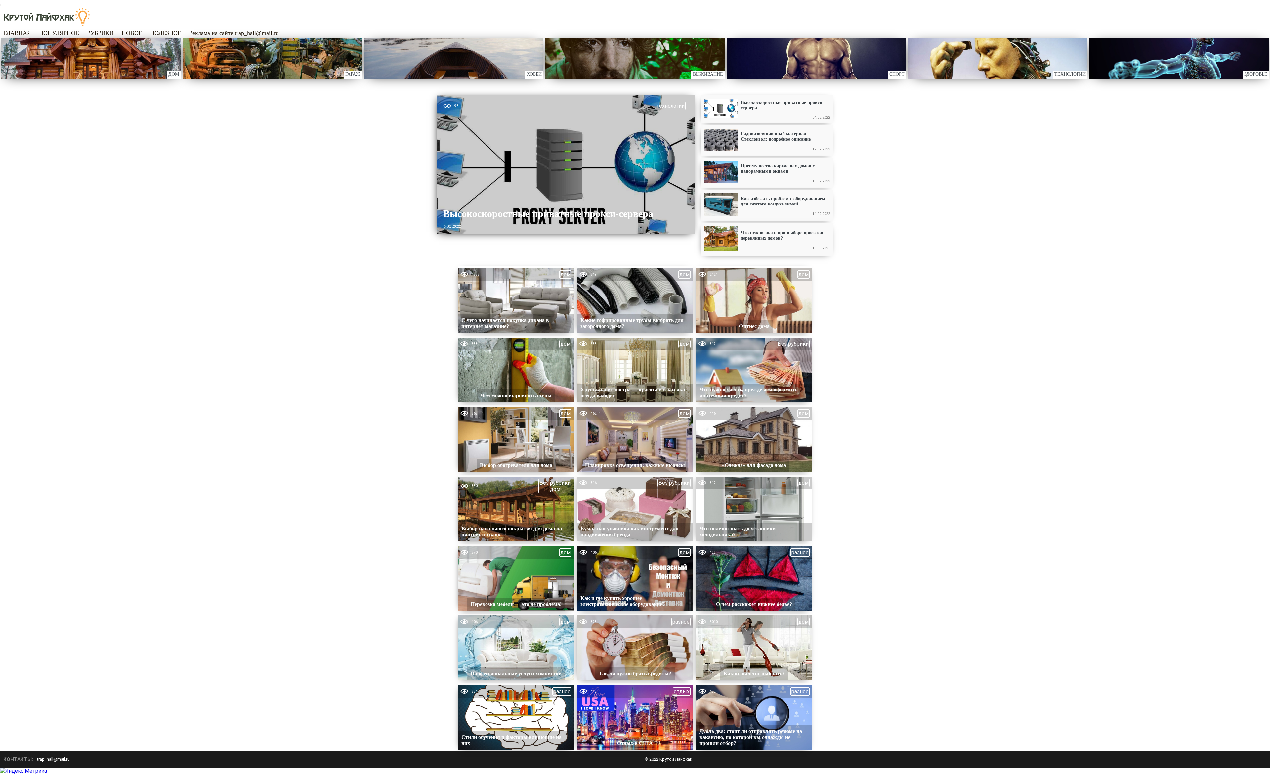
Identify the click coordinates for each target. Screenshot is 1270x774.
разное (800, 552)
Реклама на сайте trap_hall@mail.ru (234, 33)
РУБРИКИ (100, 33)
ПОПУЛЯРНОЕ (59, 33)
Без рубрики (793, 344)
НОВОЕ (132, 33)
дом (565, 274)
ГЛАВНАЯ (17, 33)
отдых (682, 691)
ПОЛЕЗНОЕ (165, 33)
